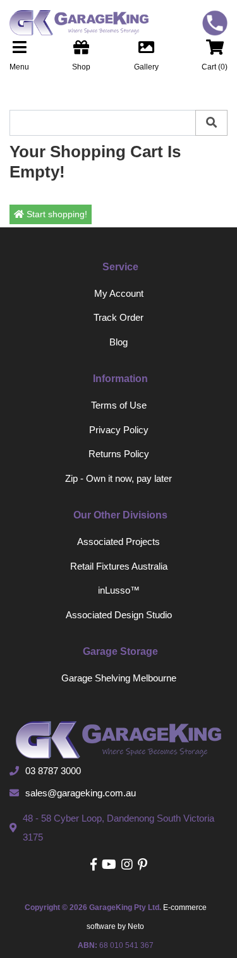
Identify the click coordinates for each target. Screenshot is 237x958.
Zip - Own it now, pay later (118, 478)
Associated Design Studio (119, 614)
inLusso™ (119, 590)
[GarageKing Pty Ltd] (74, 22)
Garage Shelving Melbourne (118, 678)
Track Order (118, 317)
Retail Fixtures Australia (118, 566)
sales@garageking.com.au (80, 792)
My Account (118, 293)
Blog (118, 342)
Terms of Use (119, 405)
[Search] (211, 123)
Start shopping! (55, 214)
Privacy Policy (119, 429)
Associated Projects (118, 541)
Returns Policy (118, 453)
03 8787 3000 (53, 770)
